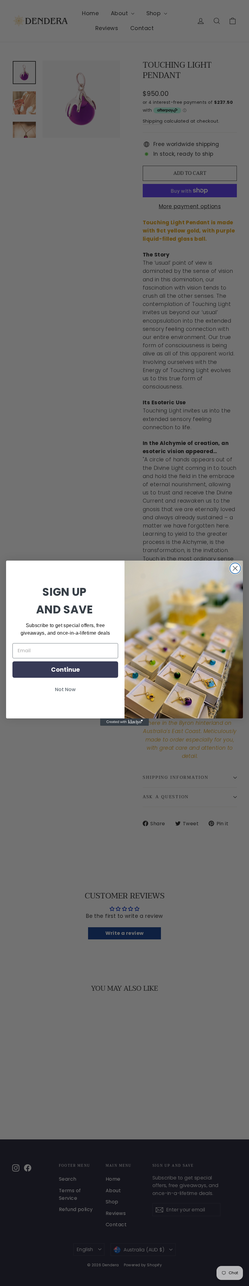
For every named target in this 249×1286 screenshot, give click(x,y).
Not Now (65, 689)
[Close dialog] (235, 568)
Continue (65, 669)
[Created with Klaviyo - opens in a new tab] (124, 722)
